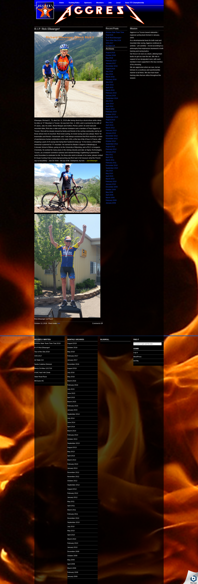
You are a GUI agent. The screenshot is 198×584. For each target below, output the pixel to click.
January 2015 (111, 96)
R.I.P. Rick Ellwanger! (47, 28)
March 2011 (110, 160)
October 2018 (111, 55)
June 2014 (110, 104)
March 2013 (110, 128)
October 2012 (111, 141)
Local (118, 3)
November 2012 (112, 138)
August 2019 (110, 53)
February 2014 (111, 112)
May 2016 (109, 74)
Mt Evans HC (39, 381)
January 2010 (111, 184)
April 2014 (109, 106)
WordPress (137, 357)
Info (58, 323)
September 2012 (112, 144)
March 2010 (110, 179)
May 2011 (109, 155)
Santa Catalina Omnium (43, 364)
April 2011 (109, 157)
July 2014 (109, 101)
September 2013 (112, 117)
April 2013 (109, 125)
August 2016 (110, 69)
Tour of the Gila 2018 (113, 40)
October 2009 (111, 190)
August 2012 (110, 147)
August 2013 (110, 120)
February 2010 (111, 181)
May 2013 (109, 122)
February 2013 (111, 130)
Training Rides (74, 3)
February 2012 (111, 149)
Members (100, 3)
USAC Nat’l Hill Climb (42, 372)
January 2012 (111, 152)
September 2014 (112, 98)
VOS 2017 (109, 43)
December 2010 (112, 165)
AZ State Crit (110, 46)
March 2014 (110, 109)
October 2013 (111, 114)
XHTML (136, 361)
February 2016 (111, 79)
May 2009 (109, 192)
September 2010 (112, 168)
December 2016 (112, 66)
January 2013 (111, 133)
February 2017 (111, 61)
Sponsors (88, 3)
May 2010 (109, 173)
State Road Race (40, 377)
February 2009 (111, 200)
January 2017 (111, 63)
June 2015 (110, 85)
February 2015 (111, 93)
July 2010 (109, 171)
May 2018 (109, 58)
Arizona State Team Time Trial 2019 (47, 343)
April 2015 (109, 87)
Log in (135, 352)
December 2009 (112, 187)
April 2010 (109, 176)
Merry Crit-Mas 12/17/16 (43, 368)
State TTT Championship (134, 3)
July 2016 (109, 71)
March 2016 (110, 77)
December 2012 (112, 136)
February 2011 (111, 163)
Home (61, 3)
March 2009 (110, 198)
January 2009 (111, 203)
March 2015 (110, 90)
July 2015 (109, 82)
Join (110, 3)
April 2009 (109, 195)
